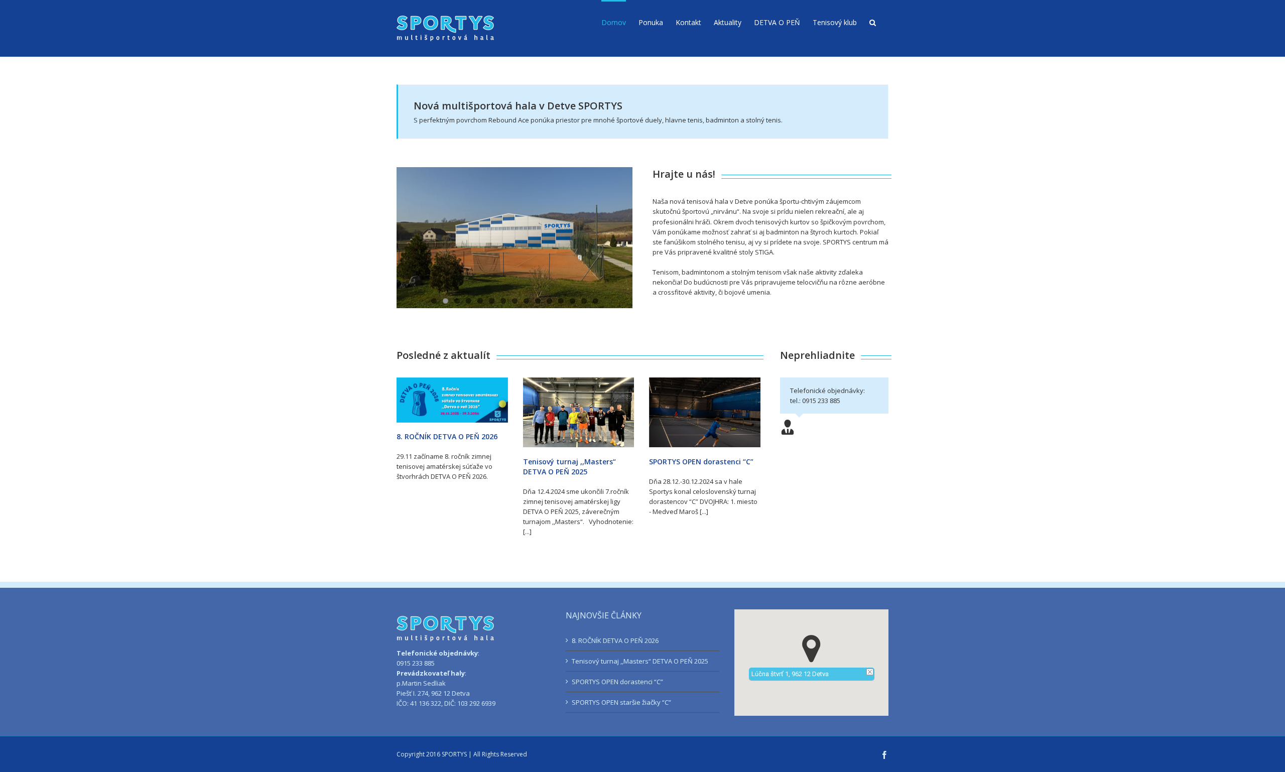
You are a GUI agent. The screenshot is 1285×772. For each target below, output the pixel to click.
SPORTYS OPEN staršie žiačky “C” (621, 702)
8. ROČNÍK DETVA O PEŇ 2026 (447, 436)
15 (595, 301)
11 (549, 301)
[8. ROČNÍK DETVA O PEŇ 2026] (452, 400)
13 (572, 301)
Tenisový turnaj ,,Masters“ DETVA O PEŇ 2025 (569, 466)
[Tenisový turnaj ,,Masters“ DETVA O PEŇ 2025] (578, 412)
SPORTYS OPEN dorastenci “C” (701, 461)
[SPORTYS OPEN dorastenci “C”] (704, 412)
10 (538, 301)
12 (561, 301)
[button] (872, 21)
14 (584, 301)
